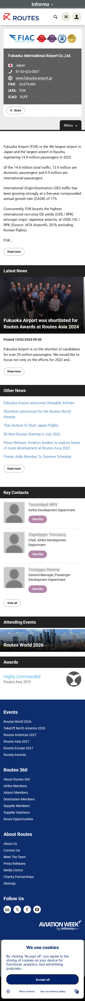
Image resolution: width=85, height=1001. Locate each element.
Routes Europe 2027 (18, 748)
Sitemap (10, 883)
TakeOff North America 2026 (24, 728)
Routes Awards (15, 755)
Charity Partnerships (19, 877)
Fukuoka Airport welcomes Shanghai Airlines (39, 403)
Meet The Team (15, 857)
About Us (10, 844)
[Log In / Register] (76, 17)
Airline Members (15, 786)
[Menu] (66, 17)
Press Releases (15, 863)
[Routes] (21, 17)
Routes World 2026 (17, 721)
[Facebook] (27, 909)
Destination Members (19, 799)
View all (12, 603)
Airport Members (16, 792)
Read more (14, 251)
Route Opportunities (18, 819)
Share (17, 110)
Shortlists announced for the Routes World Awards (37, 414)
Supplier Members (17, 806)
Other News (15, 390)
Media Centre (13, 870)
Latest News (15, 270)
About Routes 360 (17, 779)
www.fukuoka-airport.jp (34, 78)
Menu (69, 125)
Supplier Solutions (17, 812)
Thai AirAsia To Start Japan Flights (31, 425)
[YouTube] (37, 909)
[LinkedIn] (7, 909)
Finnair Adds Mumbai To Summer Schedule (37, 456)
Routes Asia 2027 (16, 741)
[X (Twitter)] (17, 909)
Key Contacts (16, 492)
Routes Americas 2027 (20, 735)
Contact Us (12, 850)
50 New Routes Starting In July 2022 (32, 434)
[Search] (55, 17)
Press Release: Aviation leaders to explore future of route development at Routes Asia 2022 (42, 445)
